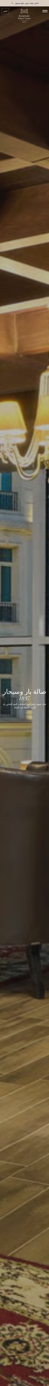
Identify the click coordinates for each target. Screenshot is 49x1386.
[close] (12, 3)
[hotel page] (24, 11)
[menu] (44, 11)
